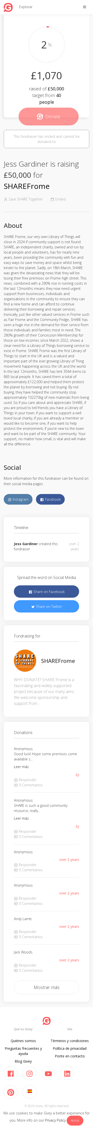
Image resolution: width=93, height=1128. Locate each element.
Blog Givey (23, 1061)
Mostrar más (47, 987)
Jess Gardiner (26, 543)
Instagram (20, 499)
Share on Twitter (48, 606)
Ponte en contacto (70, 1056)
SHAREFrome (27, 186)
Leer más (21, 766)
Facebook (52, 499)
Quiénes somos (23, 1040)
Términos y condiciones (70, 1040)
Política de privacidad (70, 1048)
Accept (75, 1120)
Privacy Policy (55, 1120)
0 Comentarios (30, 785)
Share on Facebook (48, 591)
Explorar (25, 6)
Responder (27, 779)
